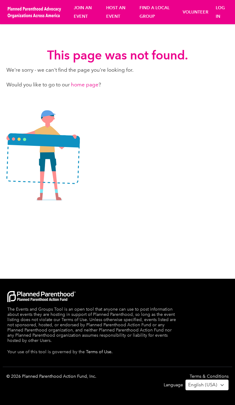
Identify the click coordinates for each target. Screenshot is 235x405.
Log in (220, 12)
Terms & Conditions (209, 376)
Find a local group (155, 12)
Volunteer (195, 12)
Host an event (115, 12)
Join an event (83, 12)
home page (85, 84)
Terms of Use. (99, 351)
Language (173, 385)
